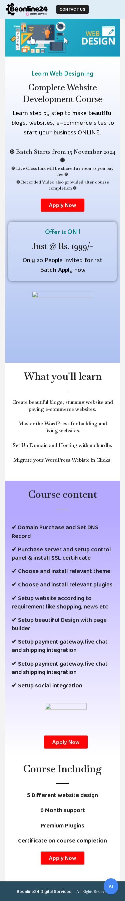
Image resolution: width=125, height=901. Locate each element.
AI (111, 886)
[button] (62, 205)
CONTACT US (72, 9)
